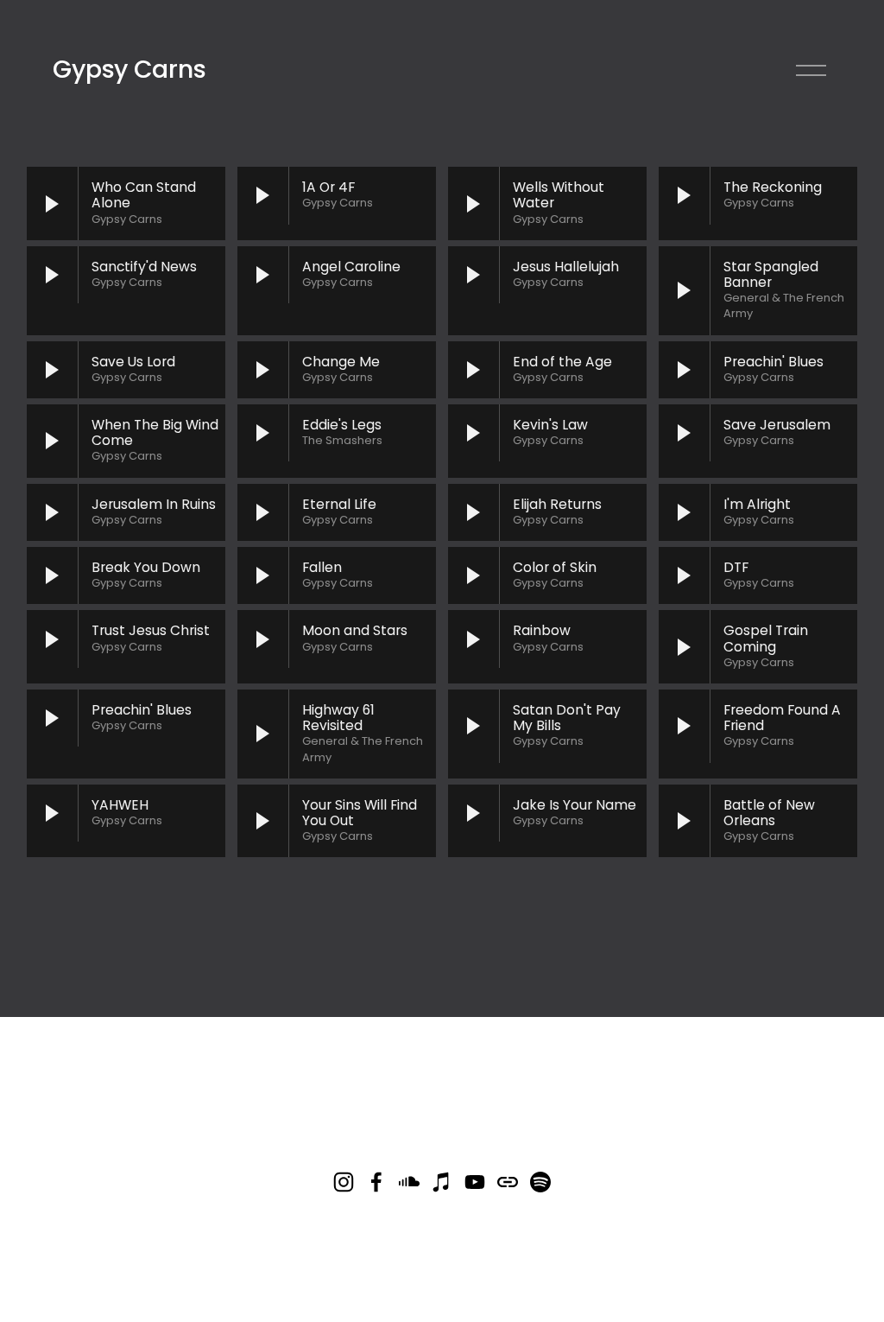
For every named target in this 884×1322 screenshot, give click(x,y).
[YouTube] (474, 1182)
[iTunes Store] (442, 1182)
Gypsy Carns (129, 69)
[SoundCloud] (409, 1182)
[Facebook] (376, 1182)
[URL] (507, 1182)
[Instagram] (343, 1182)
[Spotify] (540, 1182)
